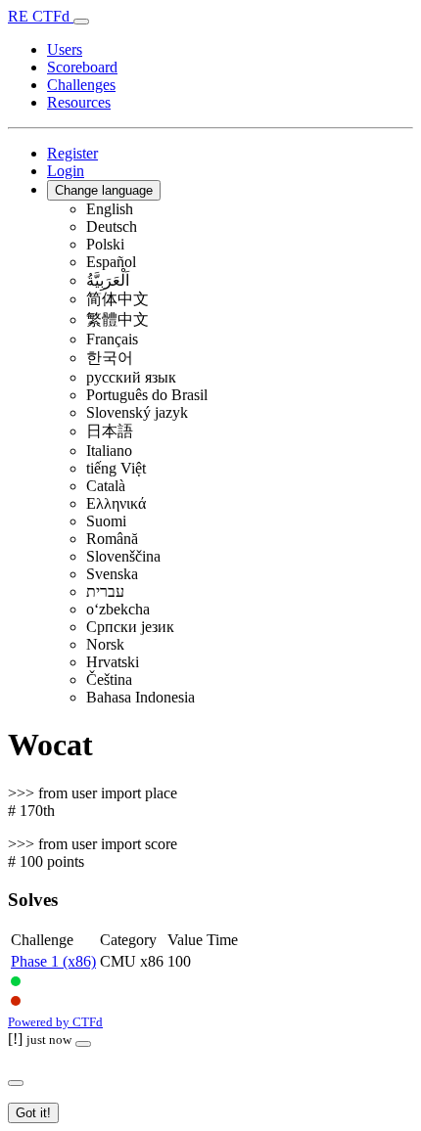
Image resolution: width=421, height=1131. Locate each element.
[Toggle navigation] (81, 21)
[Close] (83, 1044)
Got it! (33, 1113)
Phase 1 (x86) (53, 961)
